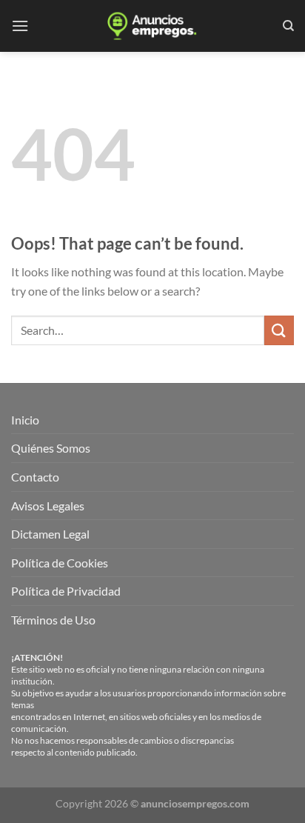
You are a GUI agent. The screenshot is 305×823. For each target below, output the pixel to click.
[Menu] (20, 25)
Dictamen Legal (50, 534)
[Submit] (279, 330)
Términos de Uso (53, 620)
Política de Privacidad (66, 591)
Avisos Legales (47, 506)
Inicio (25, 420)
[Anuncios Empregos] (152, 26)
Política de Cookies (59, 563)
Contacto (35, 477)
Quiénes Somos (50, 448)
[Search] (288, 26)
